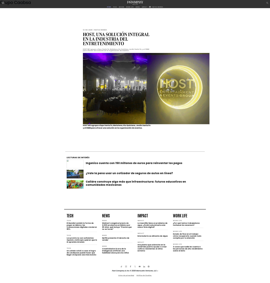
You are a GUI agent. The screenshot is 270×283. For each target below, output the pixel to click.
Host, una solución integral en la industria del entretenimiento (116, 39)
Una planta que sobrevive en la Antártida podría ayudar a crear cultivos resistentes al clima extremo (152, 248)
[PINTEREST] (149, 266)
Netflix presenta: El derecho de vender (115, 239)
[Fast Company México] (135, 3)
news (106, 215)
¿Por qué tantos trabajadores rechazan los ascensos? (186, 224)
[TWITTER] (135, 266)
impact (143, 215)
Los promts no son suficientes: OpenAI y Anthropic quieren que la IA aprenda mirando (82, 240)
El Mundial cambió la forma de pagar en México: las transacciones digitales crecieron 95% (82, 226)
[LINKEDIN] (144, 266)
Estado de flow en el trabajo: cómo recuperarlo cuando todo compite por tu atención (187, 236)
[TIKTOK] (121, 266)
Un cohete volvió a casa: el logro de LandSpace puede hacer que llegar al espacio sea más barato (81, 253)
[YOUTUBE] (139, 266)
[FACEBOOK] (130, 266)
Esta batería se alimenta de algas (153, 236)
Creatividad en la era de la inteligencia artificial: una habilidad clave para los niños (115, 251)
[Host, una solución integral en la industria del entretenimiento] (146, 88)
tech (70, 215)
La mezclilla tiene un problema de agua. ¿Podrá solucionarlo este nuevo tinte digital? (152, 225)
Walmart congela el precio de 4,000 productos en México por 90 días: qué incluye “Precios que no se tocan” (117, 226)
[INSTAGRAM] (126, 266)
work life (180, 215)
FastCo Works (100, 30)
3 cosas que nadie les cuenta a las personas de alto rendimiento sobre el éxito (188, 249)
